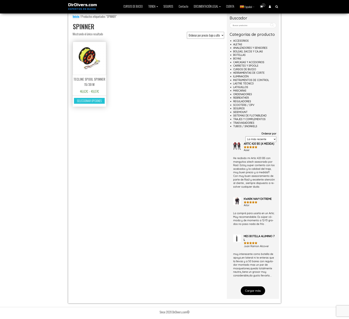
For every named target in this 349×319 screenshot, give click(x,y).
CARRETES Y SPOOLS (245, 65)
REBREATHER (241, 97)
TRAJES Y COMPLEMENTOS (249, 119)
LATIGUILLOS (240, 87)
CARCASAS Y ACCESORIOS (248, 62)
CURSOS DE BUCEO (133, 6)
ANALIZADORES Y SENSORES (250, 47)
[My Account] (270, 6)
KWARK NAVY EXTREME (258, 199)
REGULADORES (242, 101)
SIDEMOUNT (240, 112)
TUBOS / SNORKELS (245, 126)
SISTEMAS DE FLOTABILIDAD (250, 115)
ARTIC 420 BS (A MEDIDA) (259, 143)
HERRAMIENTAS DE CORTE (249, 72)
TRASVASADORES (243, 122)
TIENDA (152, 6)
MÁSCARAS (239, 90)
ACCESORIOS (241, 40)
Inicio (76, 16)
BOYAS (237, 58)
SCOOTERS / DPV (243, 105)
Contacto (183, 6)
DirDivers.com (82, 5)
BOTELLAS (239, 55)
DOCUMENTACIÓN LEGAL (206, 6)
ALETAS (237, 44)
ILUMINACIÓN (241, 76)
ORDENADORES (242, 94)
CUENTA (230, 6)
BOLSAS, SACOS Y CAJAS (248, 51)
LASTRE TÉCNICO (243, 83)
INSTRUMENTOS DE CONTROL (251, 80)
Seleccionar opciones (89, 101)
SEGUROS (168, 6)
